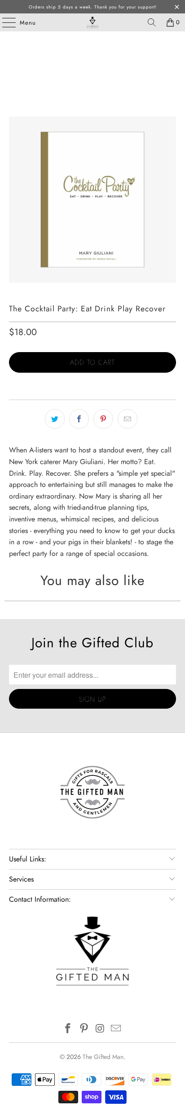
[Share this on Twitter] (55, 419)
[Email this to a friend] (127, 419)
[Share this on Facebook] (79, 419)
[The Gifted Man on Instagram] (100, 1029)
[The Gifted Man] (92, 22)
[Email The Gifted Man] (116, 1029)
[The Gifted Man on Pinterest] (84, 1029)
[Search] (151, 22)
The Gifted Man (103, 1056)
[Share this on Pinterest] (103, 419)
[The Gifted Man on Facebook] (68, 1029)
